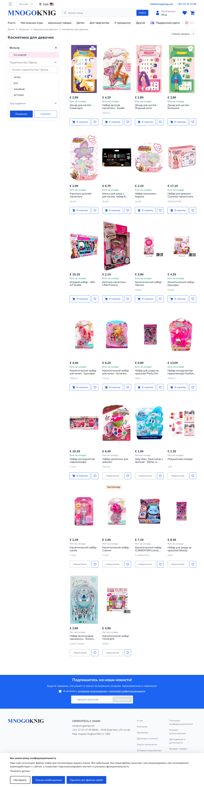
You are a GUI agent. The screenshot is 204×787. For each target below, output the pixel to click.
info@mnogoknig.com (161, 4)
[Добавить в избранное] (95, 122)
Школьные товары (59, 22)
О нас (140, 720)
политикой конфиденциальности (127, 691)
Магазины (142, 732)
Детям (81, 22)
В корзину (82, 121)
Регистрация (168, 11)
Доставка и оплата (147, 738)
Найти (142, 12)
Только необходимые (48, 780)
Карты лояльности (147, 744)
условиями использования (92, 691)
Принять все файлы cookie (86, 780)
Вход (164, 14)
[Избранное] (185, 13)
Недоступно (112, 475)
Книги (11, 22)
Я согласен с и (104, 691)
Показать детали (20, 770)
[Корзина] (192, 13)
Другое (140, 22)
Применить (21, 113)
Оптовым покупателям (149, 750)
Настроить (20, 780)
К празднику (122, 22)
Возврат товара (178, 748)
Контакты (142, 726)
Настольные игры (32, 22)
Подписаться (122, 699)
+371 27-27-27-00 (186, 4)
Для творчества (99, 22)
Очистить (46, 113)
